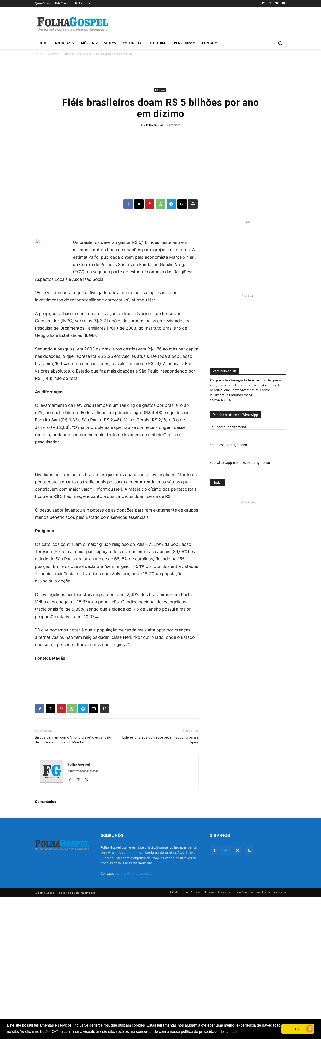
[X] (270, 3)
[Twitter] (237, 850)
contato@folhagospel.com (135, 873)
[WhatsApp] (160, 204)
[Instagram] (263, 3)
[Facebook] (257, 3)
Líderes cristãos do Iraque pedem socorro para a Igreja (160, 739)
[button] (280, 43)
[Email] (182, 204)
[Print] (193, 204)
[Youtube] (283, 3)
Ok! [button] (298, 1029)
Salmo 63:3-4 (220, 400)
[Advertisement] (195, 23)
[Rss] (249, 850)
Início (38, 54)
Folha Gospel (154, 125)
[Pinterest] (149, 204)
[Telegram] (171, 204)
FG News (52, 54)
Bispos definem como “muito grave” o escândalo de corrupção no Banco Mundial (73, 739)
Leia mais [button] (229, 1032)
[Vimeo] (276, 3)
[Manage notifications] (310, 1028)
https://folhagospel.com (83, 771)
